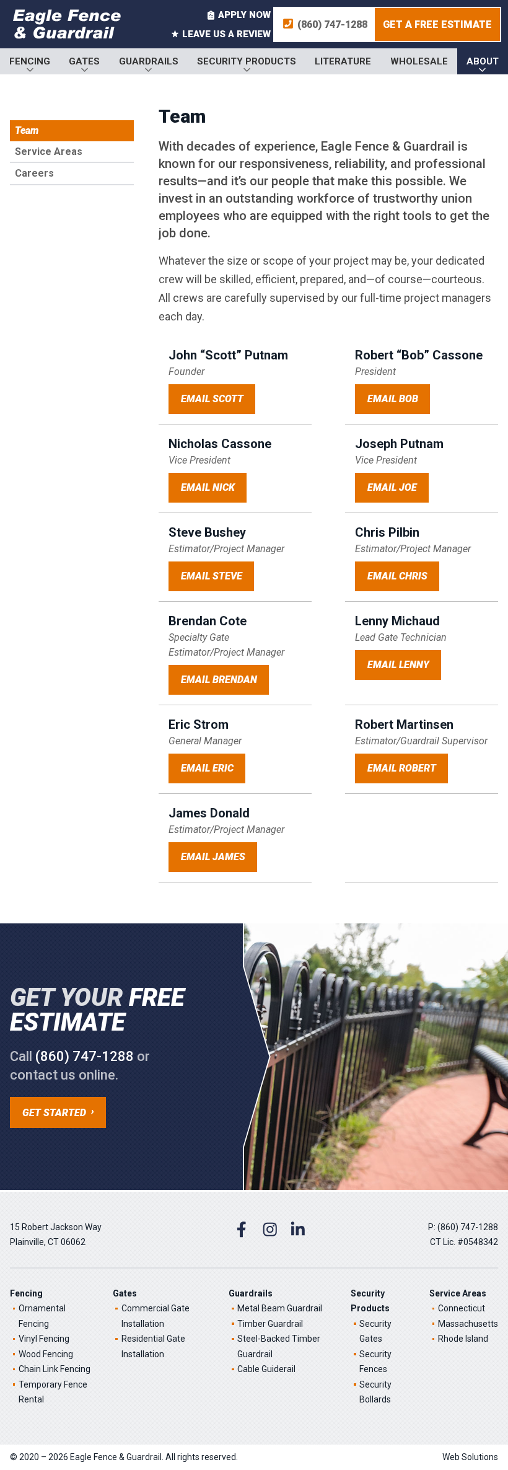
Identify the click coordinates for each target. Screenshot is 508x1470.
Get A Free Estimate (437, 24)
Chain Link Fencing (54, 1369)
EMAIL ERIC (207, 768)
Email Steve (211, 576)
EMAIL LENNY (398, 665)
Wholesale (419, 61)
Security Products (246, 61)
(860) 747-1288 (332, 24)
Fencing (29, 61)
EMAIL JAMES (213, 857)
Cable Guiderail (266, 1369)
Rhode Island (463, 1339)
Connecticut (461, 1308)
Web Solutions (470, 1457)
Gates (84, 61)
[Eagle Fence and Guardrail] (67, 24)
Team (26, 130)
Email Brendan (219, 679)
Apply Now (244, 14)
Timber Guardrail (270, 1324)
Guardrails (148, 61)
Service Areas (48, 151)
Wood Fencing (46, 1354)
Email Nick (208, 487)
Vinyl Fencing (44, 1339)
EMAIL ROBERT (401, 768)
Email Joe (392, 487)
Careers (34, 173)
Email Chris (397, 576)
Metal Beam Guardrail (279, 1308)
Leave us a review (226, 34)
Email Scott (212, 399)
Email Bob (392, 399)
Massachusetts (468, 1324)
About (482, 61)
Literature (343, 61)
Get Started (54, 1113)
